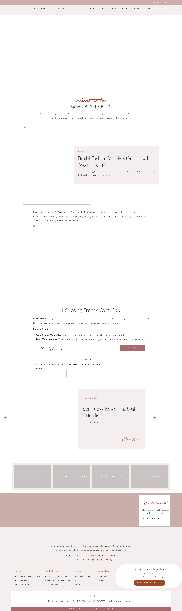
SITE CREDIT (107, 608)
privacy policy (76, 608)
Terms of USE (93, 608)
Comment (41, 369)
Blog (81, 152)
